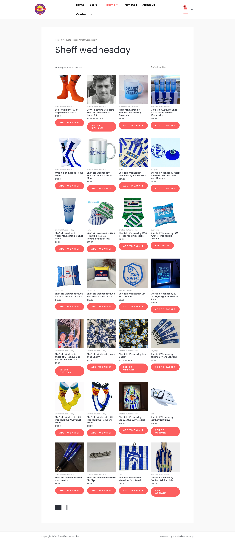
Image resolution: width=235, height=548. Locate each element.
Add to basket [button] (69, 122)
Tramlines (130, 5)
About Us (148, 5)
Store (93, 5)
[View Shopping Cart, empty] (185, 9)
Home (80, 5)
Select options (97, 126)
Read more (162, 245)
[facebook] (53, 9)
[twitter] (60, 9)
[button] (192, 9)
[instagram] (68, 9)
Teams (110, 5)
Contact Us (84, 14)
